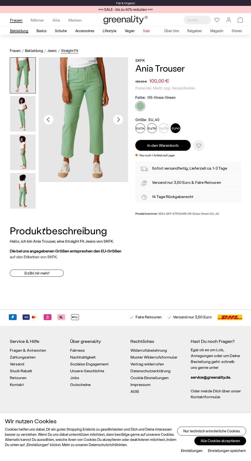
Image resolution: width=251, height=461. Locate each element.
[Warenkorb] (240, 20)
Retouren (18, 377)
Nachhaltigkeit (83, 357)
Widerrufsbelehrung (148, 350)
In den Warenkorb (163, 145)
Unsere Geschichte (87, 370)
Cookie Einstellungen (149, 377)
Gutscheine (80, 384)
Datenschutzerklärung (150, 370)
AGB (134, 391)
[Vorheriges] (48, 120)
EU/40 (176, 128)
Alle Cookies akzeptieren (220, 441)
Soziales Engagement (89, 363)
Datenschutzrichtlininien (108, 445)
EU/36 (152, 128)
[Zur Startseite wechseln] (125, 20)
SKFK (140, 60)
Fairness (77, 350)
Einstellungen (191, 451)
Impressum (140, 384)
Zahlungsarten (23, 357)
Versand (159, 182)
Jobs (74, 377)
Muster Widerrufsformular (153, 357)
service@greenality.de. (211, 377)
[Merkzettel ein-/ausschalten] (198, 145)
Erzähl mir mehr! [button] (37, 273)
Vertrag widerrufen (147, 363)
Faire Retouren (208, 182)
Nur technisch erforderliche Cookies (211, 431)
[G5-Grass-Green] (140, 106)
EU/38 (164, 128)
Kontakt (17, 384)
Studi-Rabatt (21, 370)
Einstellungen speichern (227, 451)
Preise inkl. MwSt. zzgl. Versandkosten (165, 88)
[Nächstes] (118, 120)
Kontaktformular (205, 396)
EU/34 (140, 128)
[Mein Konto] (229, 20)
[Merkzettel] (217, 20)
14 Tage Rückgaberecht (172, 196)
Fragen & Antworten (28, 350)
